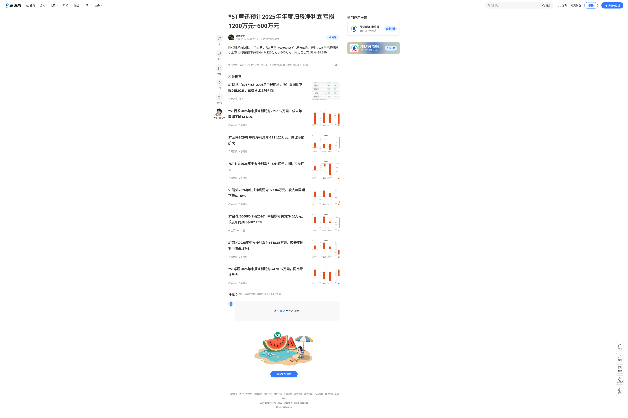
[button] (390, 28)
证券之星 (232, 99)
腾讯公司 (280, 407)
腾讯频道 (329, 393)
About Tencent (245, 393)
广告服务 (288, 393)
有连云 (231, 230)
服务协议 (258, 393)
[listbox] (284, 179)
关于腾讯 (233, 393)
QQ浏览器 (318, 393)
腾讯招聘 (298, 393)
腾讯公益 (308, 393)
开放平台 (278, 393)
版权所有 (288, 407)
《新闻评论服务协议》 (272, 294)
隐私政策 (268, 393)
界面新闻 (232, 125)
